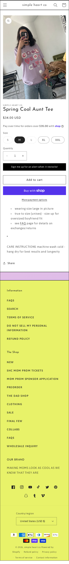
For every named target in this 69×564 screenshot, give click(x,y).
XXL (57, 139)
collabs (13, 429)
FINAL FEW (14, 420)
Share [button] (11, 263)
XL (43, 139)
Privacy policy (49, 552)
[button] (5, 5)
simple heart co (32, 547)
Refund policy (18, 338)
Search (12, 308)
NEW (10, 362)
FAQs (10, 300)
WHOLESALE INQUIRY (22, 446)
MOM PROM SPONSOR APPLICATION (32, 378)
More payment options (34, 199)
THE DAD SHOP (17, 395)
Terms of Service (20, 317)
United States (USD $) (32, 521)
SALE (10, 412)
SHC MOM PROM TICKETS (25, 370)
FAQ (23, 223)
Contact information (46, 557)
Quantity (8, 148)
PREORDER (14, 387)
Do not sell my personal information (27, 328)
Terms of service (23, 557)
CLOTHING (14, 404)
